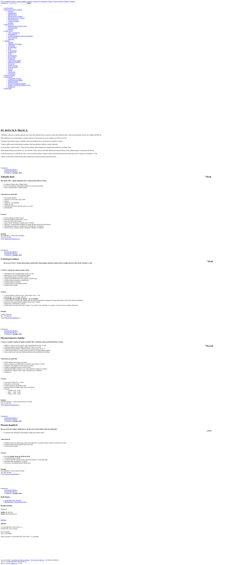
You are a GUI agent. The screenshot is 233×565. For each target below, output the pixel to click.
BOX (9, 49)
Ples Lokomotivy (13, 37)
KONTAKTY (8, 77)
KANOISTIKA (12, 55)
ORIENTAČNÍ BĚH (14, 62)
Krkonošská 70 (12, 34)
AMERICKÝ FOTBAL (15, 44)
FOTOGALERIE (9, 75)
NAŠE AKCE (8, 31)
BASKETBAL (12, 47)
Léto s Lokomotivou (14, 33)
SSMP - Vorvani (12, 65)
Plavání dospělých (13, 19)
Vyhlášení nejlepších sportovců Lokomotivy (20, 36)
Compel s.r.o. (13, 563)
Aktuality (10, 11)
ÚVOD (8, 560)
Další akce (11, 39)
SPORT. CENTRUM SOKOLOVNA (19, 85)
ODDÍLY (7, 41)
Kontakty (10, 23)
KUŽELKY (11, 59)
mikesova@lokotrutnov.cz (12, 239)
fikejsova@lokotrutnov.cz (12, 318)
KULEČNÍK (12, 57)
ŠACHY (10, 69)
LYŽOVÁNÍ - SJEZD (14, 60)
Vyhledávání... (5, 3)
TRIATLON (11, 72)
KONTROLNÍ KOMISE (15, 80)
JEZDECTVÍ (12, 52)
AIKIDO (10, 42)
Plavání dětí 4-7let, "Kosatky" (16, 18)
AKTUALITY (8, 8)
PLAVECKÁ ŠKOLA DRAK (13, 10)
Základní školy (12, 13)
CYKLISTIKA (12, 51)
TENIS (10, 70)
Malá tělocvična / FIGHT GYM (17, 26)
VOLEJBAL (12, 74)
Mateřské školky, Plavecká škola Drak (15, 502)
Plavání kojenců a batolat (15, 16)
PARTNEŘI (7, 88)
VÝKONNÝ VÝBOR (14, 78)
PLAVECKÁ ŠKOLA (37, 560)
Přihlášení (3, 520)
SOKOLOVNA (9, 24)
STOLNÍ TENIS (13, 67)
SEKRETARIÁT (13, 82)
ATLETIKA (11, 46)
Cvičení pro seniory (13, 21)
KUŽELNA (11, 87)
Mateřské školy (12, 14)
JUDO (10, 54)
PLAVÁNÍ (11, 64)
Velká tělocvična (12, 28)
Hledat (29, 3)
